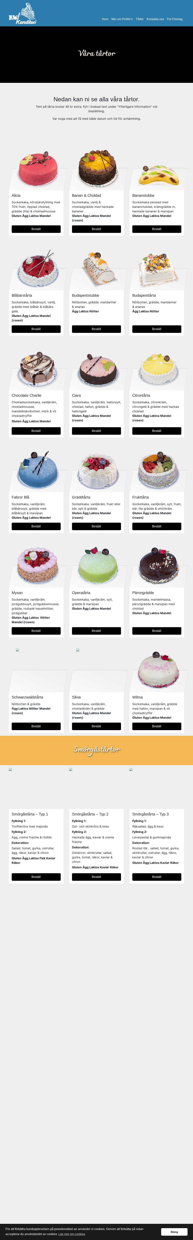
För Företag (175, 19)
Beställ (36, 229)
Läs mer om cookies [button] (71, 1234)
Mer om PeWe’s (122, 19)
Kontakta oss (155, 19)
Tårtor (140, 19)
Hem (105, 19)
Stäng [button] (174, 1231)
